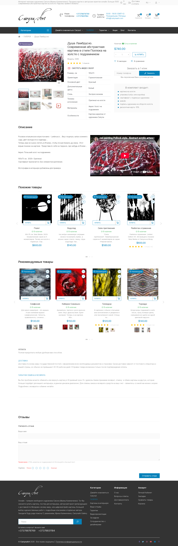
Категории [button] (26, 30)
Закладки (142, 496)
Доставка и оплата (136, 2)
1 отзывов (85, 63)
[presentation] (17, 223)
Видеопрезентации (98, 514)
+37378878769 (82, 14)
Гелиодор (107, 304)
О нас (124, 2)
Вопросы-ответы (121, 496)
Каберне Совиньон (71, 304)
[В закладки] (49, 197)
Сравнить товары (145, 500)
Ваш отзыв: (22, 442)
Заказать (151, 73)
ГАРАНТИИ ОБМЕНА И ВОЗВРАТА (31, 375)
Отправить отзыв (149, 476)
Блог (122, 30)
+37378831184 (82, 16)
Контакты (132, 30)
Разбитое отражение (141, 228)
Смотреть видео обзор (83, 68)
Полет (37, 228)
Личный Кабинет (145, 493)
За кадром (94, 518)
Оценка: (21, 468)
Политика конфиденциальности (69, 542)
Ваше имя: (22, 431)
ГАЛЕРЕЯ (27, 37)
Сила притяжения (106, 228)
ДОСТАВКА (23, 361)
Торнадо (143, 304)
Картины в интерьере (99, 503)
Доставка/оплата (121, 500)
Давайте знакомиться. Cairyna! (68, 30)
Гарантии (103, 30)
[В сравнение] (49, 202)
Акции (115, 30)
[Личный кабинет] (157, 2)
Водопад (71, 228)
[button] (156, 16)
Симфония (35, 304)
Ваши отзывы (95, 507)
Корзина (141, 504)
